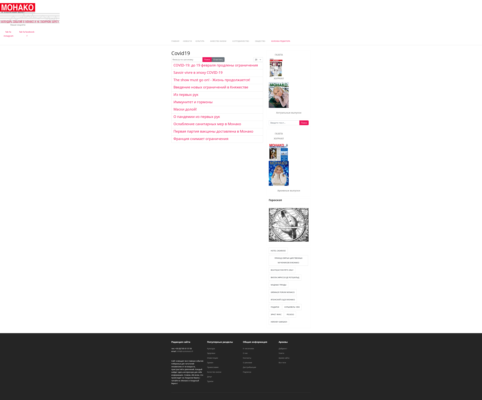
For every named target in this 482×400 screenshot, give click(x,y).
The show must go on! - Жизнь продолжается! (211, 79)
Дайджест (283, 348)
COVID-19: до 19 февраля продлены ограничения (215, 65)
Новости (187, 41)
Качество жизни (218, 41)
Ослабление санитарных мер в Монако (207, 123)
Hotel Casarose (278, 250)
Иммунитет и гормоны (193, 101)
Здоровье (211, 353)
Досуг (209, 376)
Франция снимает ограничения (200, 138)
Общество (260, 41)
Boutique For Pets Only (282, 270)
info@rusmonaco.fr (185, 351)
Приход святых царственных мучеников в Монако (288, 260)
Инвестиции (212, 358)
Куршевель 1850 (292, 307)
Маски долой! (185, 109)
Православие (213, 367)
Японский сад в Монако (283, 299)
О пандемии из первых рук (196, 116)
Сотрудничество (240, 41)
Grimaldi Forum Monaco (283, 292)
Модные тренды (278, 285)
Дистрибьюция (249, 367)
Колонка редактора (280, 41)
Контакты (247, 358)
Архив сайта (284, 358)
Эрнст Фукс (276, 314)
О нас (245, 353)
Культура (200, 41)
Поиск (207, 59)
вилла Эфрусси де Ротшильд (285, 277)
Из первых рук (185, 94)
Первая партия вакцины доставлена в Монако (213, 131)
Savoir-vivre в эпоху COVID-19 (198, 72)
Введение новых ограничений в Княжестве (210, 87)
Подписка (247, 372)
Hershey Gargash (279, 322)
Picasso (290, 314)
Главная (175, 41)
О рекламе (247, 362)
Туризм (210, 381)
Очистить (218, 59)
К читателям (248, 348)
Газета (281, 353)
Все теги (282, 362)
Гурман (210, 362)
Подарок (275, 307)
